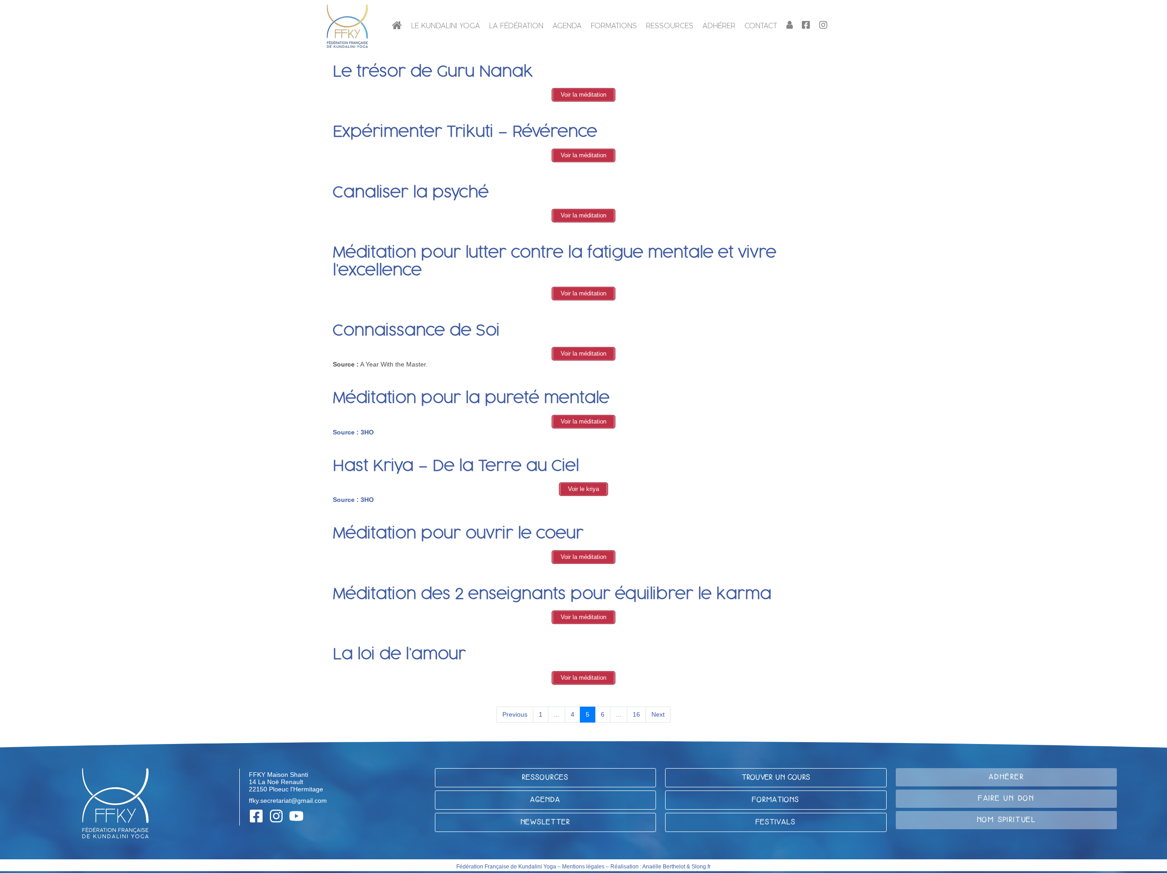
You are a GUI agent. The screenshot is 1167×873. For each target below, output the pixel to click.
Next (658, 714)
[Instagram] (276, 816)
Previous (514, 714)
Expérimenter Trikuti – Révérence (465, 132)
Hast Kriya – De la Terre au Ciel (456, 466)
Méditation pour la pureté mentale (471, 398)
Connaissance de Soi (416, 331)
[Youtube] (296, 816)
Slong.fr (701, 866)
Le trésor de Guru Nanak (433, 72)
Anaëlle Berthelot (663, 866)
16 (636, 714)
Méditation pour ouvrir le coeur (458, 534)
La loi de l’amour (399, 654)
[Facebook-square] (256, 816)
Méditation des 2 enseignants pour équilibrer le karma (552, 594)
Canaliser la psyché (411, 193)
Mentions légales (583, 866)
